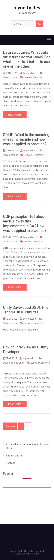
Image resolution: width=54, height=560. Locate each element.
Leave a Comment (34, 77)
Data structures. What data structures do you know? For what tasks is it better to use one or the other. (26, 59)
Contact (10, 462)
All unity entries (14, 455)
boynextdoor (30, 72)
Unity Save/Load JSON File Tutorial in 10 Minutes (25, 309)
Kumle (18, 553)
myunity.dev (27, 7)
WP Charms (32, 553)
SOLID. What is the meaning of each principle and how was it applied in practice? (26, 139)
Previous (10, 426)
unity (21, 362)
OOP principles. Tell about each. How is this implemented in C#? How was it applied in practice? (24, 223)
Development (10, 77)
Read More (14, 114)
